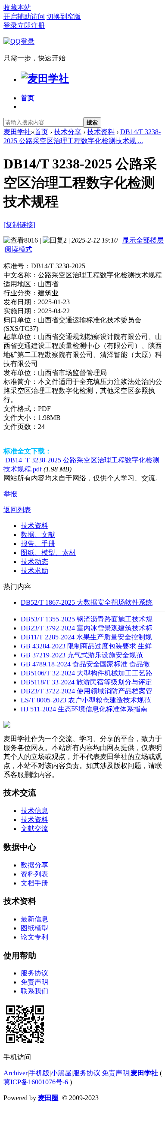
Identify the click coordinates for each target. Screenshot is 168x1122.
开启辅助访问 (24, 16)
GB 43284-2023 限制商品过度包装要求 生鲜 (86, 646)
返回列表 (17, 509)
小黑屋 (61, 1073)
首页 (27, 98)
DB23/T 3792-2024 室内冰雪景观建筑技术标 (86, 628)
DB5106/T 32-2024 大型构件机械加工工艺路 (86, 673)
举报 (10, 494)
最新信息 (34, 919)
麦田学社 (17, 131)
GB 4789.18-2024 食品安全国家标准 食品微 (85, 664)
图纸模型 (34, 928)
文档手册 (34, 883)
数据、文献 (38, 534)
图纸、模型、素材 (48, 552)
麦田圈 (48, 1097)
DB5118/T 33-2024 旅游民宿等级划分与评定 (86, 682)
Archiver (15, 1073)
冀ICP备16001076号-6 (35, 1082)
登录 (10, 25)
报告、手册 (38, 543)
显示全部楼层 (143, 240)
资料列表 (34, 874)
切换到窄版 (64, 16)
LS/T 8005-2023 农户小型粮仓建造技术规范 (86, 700)
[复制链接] (19, 224)
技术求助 (34, 570)
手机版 (39, 1073)
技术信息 (34, 810)
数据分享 (34, 865)
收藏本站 (17, 7)
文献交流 (34, 828)
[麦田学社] (45, 78)
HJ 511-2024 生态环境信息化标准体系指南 (84, 709)
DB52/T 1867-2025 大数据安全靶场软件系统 (86, 602)
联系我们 (34, 991)
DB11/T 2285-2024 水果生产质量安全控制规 (86, 637)
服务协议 (34, 973)
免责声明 (34, 982)
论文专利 (34, 937)
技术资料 (101, 131)
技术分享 (67, 131)
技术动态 (34, 561)
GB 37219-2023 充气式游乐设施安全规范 (82, 655)
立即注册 (31, 25)
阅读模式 (18, 249)
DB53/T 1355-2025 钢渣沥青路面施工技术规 (86, 619)
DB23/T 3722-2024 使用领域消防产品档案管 (86, 691)
